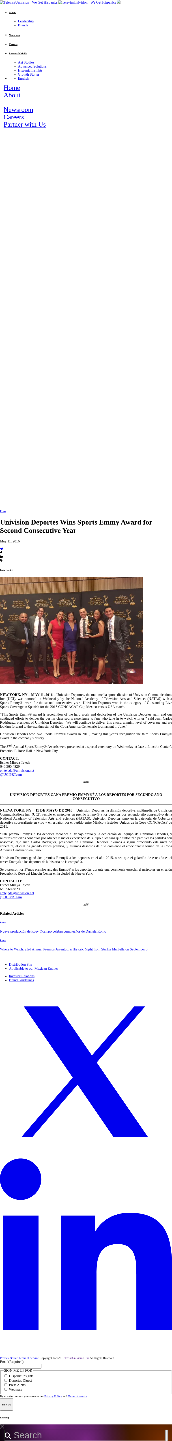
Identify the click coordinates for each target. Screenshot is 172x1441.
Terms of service (77, 1396)
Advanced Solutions (32, 66)
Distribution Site (20, 964)
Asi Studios (26, 62)
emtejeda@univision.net (17, 770)
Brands (23, 25)
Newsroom (18, 109)
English (23, 78)
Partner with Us (25, 124)
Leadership (26, 21)
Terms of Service (29, 1358)
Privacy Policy (53, 1396)
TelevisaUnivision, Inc (75, 1358)
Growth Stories (28, 74)
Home (12, 87)
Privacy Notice (9, 1358)
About (12, 95)
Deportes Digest (20, 1380)
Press (3, 511)
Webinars (15, 1389)
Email (12, 1362)
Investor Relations (21, 976)
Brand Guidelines (21, 980)
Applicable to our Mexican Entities (33, 968)
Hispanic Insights (30, 70)
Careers (14, 117)
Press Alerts (17, 1385)
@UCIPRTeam (11, 774)
